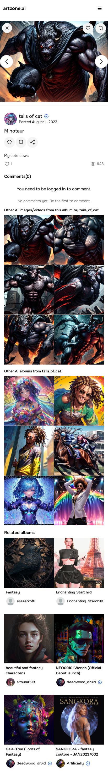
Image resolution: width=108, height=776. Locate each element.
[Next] (101, 61)
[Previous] (6, 61)
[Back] (7, 28)
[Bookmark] (100, 28)
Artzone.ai (14, 8)
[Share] (32, 142)
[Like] (88, 28)
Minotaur (14, 131)
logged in (56, 189)
